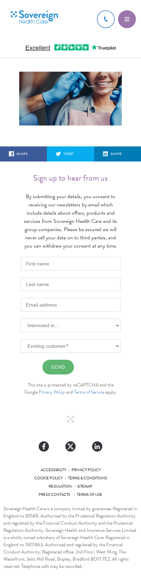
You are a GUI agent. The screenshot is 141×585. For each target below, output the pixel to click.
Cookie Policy (48, 478)
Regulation (60, 486)
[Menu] (127, 19)
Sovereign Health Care (34, 17)
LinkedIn (97, 446)
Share (22, 153)
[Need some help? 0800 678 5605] (106, 19)
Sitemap (84, 486)
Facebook (44, 446)
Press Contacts (55, 495)
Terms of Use (89, 495)
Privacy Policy (52, 392)
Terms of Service (89, 392)
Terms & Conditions (87, 478)
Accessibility (53, 470)
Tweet (68, 153)
